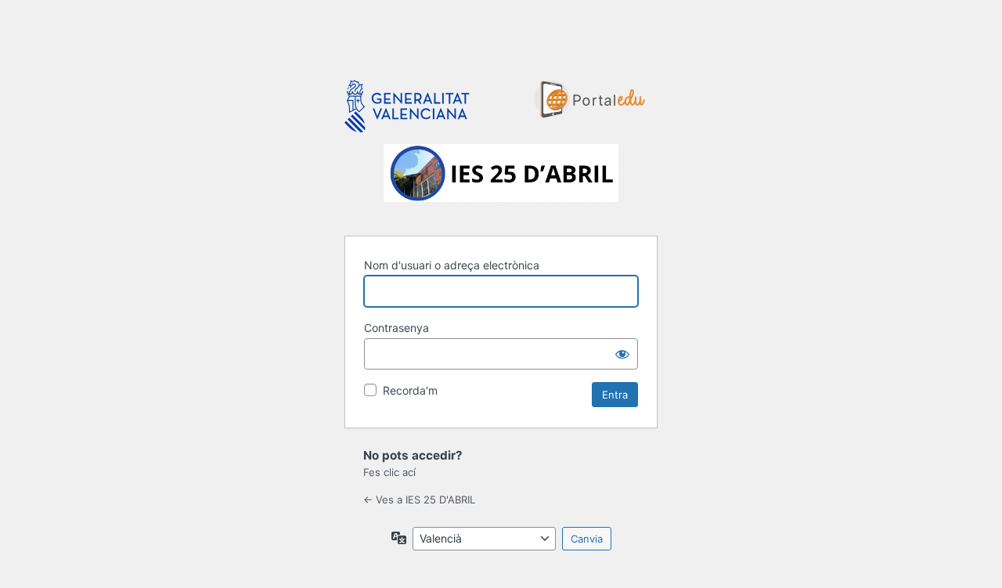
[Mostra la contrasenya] (622, 354)
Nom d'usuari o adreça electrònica (451, 265)
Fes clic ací (389, 472)
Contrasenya (396, 327)
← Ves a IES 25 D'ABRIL (419, 499)
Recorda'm (410, 390)
